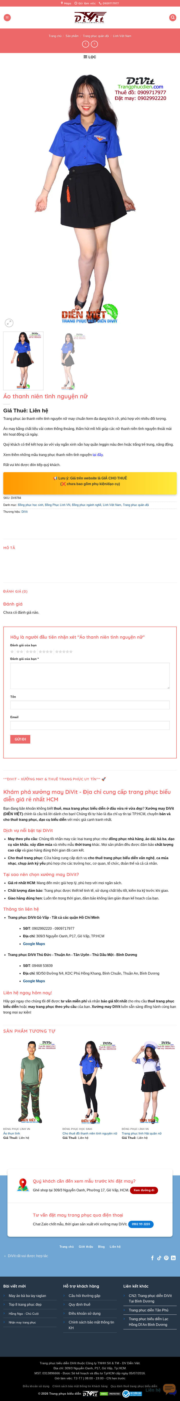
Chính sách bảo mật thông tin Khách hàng (80, 1386)
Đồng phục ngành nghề (86, 505)
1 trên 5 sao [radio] (11, 652)
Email (14, 717)
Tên (13, 696)
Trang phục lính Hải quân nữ (142, 1133)
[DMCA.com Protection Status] (110, 1393)
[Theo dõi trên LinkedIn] (173, 1258)
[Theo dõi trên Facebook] (152, 1258)
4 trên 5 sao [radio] (45, 652)
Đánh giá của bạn (23, 645)
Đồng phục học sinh (30, 505)
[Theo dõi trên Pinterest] (166, 1258)
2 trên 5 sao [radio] (19, 652)
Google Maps (34, 944)
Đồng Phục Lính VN (57, 505)
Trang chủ (55, 36)
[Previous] (12, 198)
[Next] (168, 198)
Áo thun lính (11, 1133)
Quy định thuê (79, 1304)
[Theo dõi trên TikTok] (159, 1258)
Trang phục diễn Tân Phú (148, 1310)
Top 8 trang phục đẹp (25, 1304)
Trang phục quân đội (96, 36)
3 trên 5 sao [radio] (30, 652)
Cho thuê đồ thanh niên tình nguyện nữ (90, 1133)
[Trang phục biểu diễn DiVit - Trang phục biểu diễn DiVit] (90, 17)
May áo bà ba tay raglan (27, 1296)
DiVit (25, 511)
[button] (7, 17)
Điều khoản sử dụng (85, 1313)
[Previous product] (94, 44)
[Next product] (85, 44)
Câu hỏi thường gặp (84, 1296)
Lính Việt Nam (122, 36)
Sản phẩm (72, 36)
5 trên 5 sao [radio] (63, 652)
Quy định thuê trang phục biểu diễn (134, 1386)
